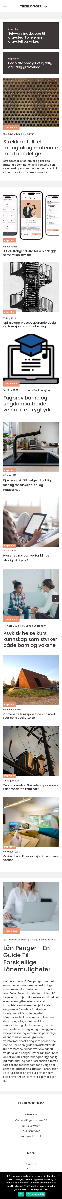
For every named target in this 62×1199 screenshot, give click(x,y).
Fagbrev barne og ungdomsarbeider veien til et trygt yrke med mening (28, 404)
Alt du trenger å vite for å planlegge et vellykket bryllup (30, 252)
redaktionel (12, 931)
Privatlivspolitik (36, 1194)
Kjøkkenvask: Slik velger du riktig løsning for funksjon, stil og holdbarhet (27, 485)
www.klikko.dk (33, 1136)
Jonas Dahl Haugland (38, 390)
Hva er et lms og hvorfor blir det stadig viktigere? (27, 557)
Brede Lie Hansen (36, 626)
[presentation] (55, 598)
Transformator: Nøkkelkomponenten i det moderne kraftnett (30, 787)
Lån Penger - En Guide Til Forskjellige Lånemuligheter (27, 959)
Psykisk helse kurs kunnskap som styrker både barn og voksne (30, 639)
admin (30, 134)
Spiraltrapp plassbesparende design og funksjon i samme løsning (30, 324)
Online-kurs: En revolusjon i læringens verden (31, 858)
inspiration (13, 29)
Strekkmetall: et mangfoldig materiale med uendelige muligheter (30, 148)
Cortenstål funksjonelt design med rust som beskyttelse (29, 715)
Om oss (31, 1169)
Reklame (31, 1164)
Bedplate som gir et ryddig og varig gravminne (30, 65)
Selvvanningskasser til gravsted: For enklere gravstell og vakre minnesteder (26, 37)
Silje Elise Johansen (45, 939)
